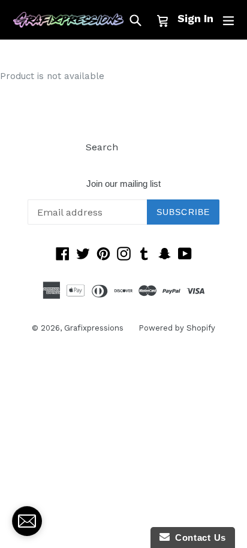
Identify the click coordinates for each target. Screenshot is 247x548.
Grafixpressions (93, 327)
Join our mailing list (123, 183)
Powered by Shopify (176, 327)
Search (102, 147)
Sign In (195, 18)
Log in (147, 147)
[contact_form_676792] (27, 521)
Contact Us (198, 537)
